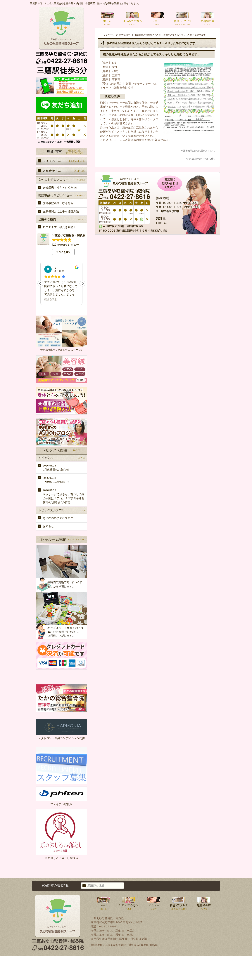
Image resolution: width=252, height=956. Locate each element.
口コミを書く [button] (63, 252)
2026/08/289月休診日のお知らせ (56, 467)
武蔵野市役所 (95, 885)
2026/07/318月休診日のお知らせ (56, 479)
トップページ (107, 35)
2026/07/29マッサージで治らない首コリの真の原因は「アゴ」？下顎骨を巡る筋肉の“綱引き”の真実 (63, 496)
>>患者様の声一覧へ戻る (201, 158)
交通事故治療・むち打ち (58, 203)
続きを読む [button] (50, 299)
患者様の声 (124, 35)
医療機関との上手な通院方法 (61, 211)
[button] (82, 283)
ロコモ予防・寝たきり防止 (59, 227)
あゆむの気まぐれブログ (58, 518)
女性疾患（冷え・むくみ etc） (61, 187)
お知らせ (48, 526)
